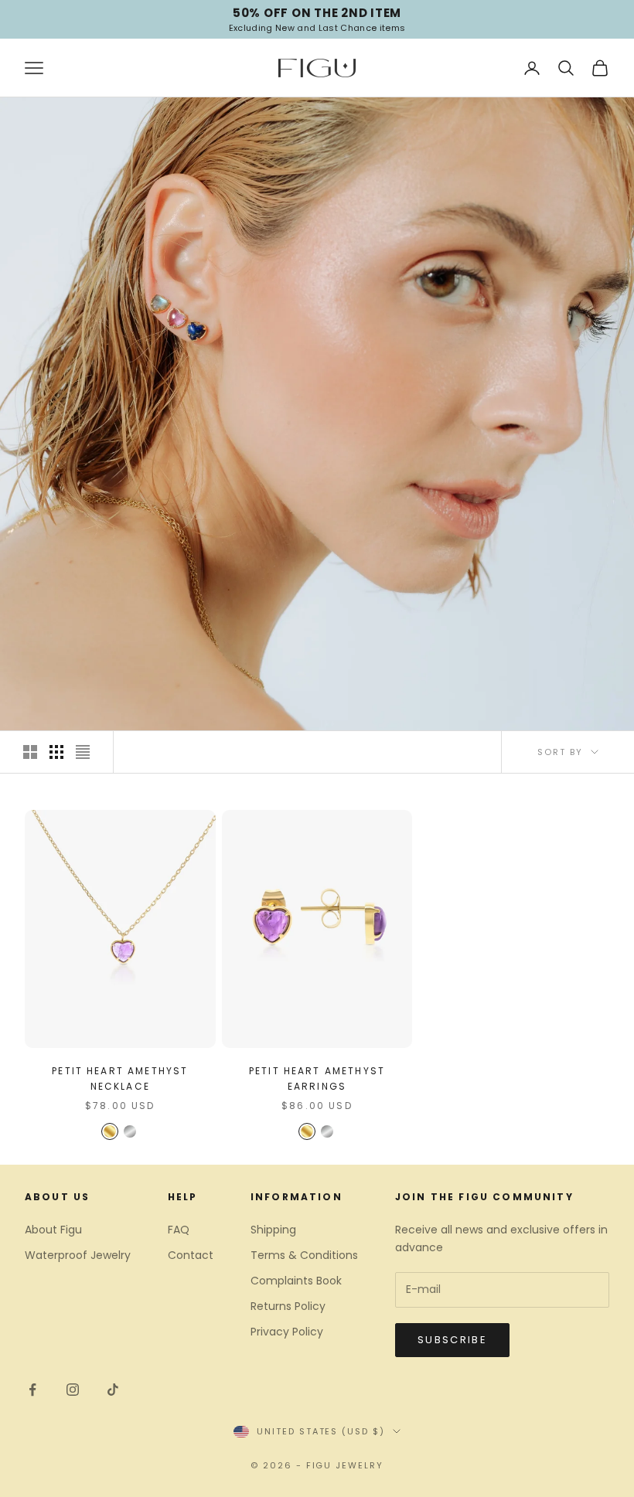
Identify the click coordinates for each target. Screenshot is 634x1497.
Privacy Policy (287, 1331)
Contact (190, 1255)
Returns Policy (288, 1306)
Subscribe (452, 1339)
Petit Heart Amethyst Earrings (317, 1078)
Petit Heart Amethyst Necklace (120, 1078)
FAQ (178, 1229)
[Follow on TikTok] (113, 1389)
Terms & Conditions (304, 1255)
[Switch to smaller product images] (56, 752)
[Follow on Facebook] (32, 1389)
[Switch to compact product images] (83, 752)
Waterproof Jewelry (78, 1255)
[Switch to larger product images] (30, 752)
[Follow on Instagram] (72, 1389)
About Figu (53, 1229)
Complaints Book (296, 1280)
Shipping (273, 1229)
